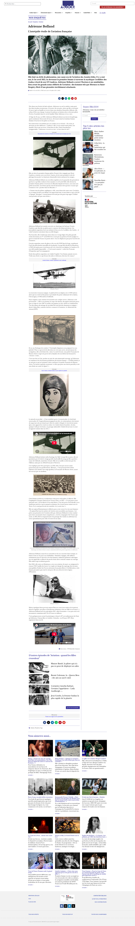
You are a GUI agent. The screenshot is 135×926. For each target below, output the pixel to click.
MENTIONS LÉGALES (33, 895)
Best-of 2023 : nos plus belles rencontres (40, 797)
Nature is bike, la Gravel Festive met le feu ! (67, 836)
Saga (41, 728)
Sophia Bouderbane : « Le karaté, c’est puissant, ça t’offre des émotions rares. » (94, 836)
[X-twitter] (73, 906)
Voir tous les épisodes (73, 707)
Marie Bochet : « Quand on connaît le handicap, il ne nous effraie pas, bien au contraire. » (67, 760)
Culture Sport (33, 12)
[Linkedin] (69, 906)
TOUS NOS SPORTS (33, 914)
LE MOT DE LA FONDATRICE (99, 899)
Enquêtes (68, 12)
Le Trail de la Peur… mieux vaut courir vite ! (40, 836)
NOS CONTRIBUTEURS (101, 902)
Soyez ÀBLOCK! (91, 107)
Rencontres (58, 12)
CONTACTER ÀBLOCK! (100, 895)
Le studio (103, 13)
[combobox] (22, 3)
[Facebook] (61, 906)
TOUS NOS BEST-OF (67, 914)
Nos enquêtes (37, 18)
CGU (29, 898)
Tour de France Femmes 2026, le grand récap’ (40, 871)
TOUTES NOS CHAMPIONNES (99, 914)
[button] (59, 98)
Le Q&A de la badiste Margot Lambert (94, 759)
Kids (95, 12)
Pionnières (37, 728)
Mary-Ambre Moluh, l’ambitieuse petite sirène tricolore (99, 136)
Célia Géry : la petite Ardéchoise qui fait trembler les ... (100, 147)
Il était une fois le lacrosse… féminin (93, 797)
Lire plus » (30, 775)
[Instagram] (65, 906)
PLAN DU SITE (32, 901)
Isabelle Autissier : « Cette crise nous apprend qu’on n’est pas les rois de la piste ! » (66, 872)
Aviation (41, 22)
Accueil (30, 22)
